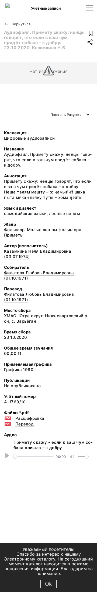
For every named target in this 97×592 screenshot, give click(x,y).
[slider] (33, 456)
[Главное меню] (89, 8)
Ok (48, 584)
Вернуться (21, 24)
